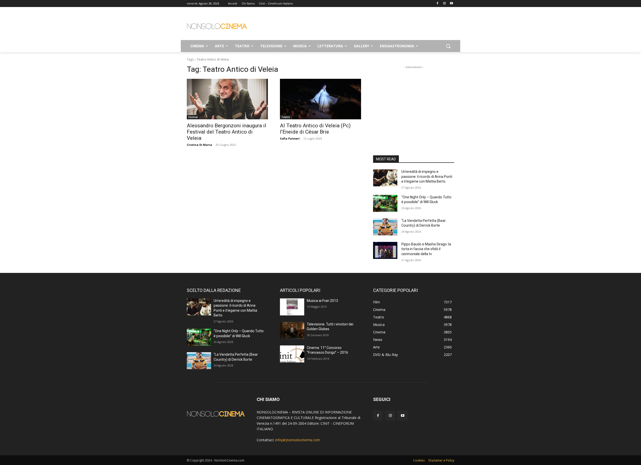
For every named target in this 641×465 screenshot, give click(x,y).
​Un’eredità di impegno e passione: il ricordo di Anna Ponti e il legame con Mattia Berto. (426, 176)
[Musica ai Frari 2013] (292, 306)
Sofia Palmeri (290, 138)
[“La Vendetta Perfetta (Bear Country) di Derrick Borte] (385, 226)
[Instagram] (444, 4)
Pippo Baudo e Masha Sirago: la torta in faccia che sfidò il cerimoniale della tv (426, 249)
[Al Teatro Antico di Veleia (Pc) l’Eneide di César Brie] (320, 99)
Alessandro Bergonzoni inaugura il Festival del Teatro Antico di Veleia (226, 132)
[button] (448, 46)
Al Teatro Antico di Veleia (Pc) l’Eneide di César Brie (315, 129)
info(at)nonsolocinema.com (297, 439)
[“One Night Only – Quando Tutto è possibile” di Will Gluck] (385, 203)
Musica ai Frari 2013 (322, 301)
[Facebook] (437, 4)
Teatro (285, 117)
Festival (193, 117)
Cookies (419, 460)
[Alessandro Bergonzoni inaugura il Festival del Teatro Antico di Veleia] (227, 99)
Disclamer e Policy (441, 460)
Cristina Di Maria (199, 145)
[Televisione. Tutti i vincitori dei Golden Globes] (292, 330)
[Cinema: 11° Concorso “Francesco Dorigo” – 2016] (292, 353)
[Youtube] (451, 4)
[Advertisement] (358, 25)
